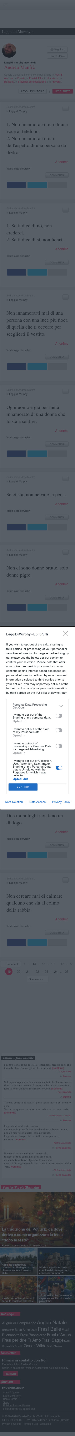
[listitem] (37, 706)
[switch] (59, 716)
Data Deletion (14, 801)
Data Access (37, 801)
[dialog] (37, 718)
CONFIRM (23, 787)
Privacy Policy (61, 801)
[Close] (67, 635)
